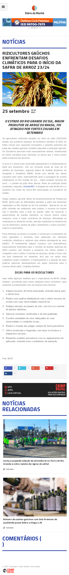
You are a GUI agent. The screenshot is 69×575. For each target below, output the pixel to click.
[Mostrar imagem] (31, 422)
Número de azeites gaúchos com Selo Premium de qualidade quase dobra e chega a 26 (30, 521)
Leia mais (8, 469)
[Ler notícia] (39, 422)
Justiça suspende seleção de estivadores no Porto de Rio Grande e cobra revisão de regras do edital (33, 462)
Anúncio (34, 28)
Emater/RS (29, 186)
